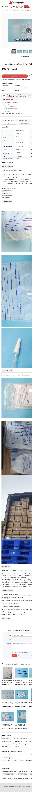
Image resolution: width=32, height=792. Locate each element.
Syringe (15, 760)
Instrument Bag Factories (8, 774)
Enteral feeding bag (5, 746)
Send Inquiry (14, 76)
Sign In (3, 113)
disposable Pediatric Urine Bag (22, 741)
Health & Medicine (9, 10)
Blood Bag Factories (23, 771)
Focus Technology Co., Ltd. (18, 786)
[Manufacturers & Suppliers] (16, 2)
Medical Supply (17, 10)
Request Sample (26, 79)
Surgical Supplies (6, 760)
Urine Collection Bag (22, 774)
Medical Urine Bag (7, 778)
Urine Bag (17, 746)
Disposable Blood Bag (6, 741)
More (2, 781)
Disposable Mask (18, 764)
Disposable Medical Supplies (9, 771)
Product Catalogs (22, 738)
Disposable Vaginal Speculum (8, 744)
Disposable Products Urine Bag (21, 778)
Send (14, 655)
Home (2, 10)
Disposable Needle (7, 764)
